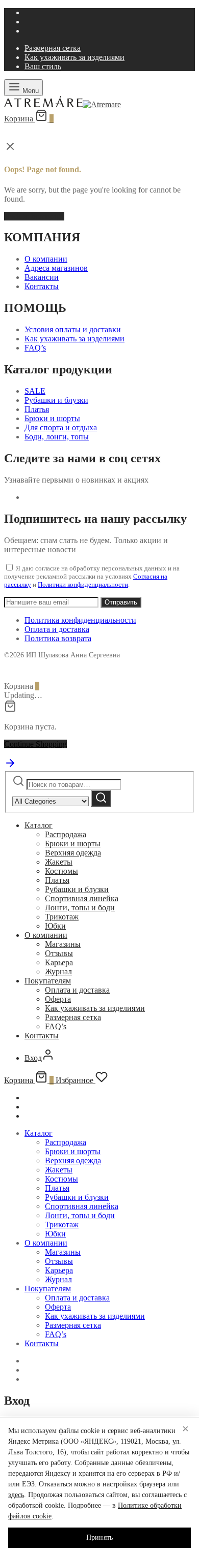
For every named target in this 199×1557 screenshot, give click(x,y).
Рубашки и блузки (56, 400)
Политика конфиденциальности (80, 620)
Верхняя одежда (73, 852)
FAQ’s (35, 347)
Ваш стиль (42, 66)
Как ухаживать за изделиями (74, 57)
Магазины (63, 944)
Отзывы (59, 953)
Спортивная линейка (81, 898)
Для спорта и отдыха (60, 427)
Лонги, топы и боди (80, 907)
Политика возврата (57, 638)
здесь (16, 1495)
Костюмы (61, 871)
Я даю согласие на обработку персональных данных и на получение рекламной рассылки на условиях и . (92, 576)
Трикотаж (62, 916)
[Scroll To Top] (10, 766)
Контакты (41, 286)
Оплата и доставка (56, 629)
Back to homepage (34, 216)
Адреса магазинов (56, 268)
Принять (99, 1537)
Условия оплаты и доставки (72, 329)
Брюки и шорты (52, 418)
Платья (36, 409)
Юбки (55, 926)
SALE (34, 391)
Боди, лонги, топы (56, 436)
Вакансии (41, 277)
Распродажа (65, 834)
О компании (45, 259)
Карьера (59, 962)
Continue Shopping (35, 744)
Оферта (58, 999)
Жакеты (58, 861)
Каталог (38, 825)
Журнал (58, 971)
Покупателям (47, 980)
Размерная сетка (52, 48)
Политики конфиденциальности (83, 584)
